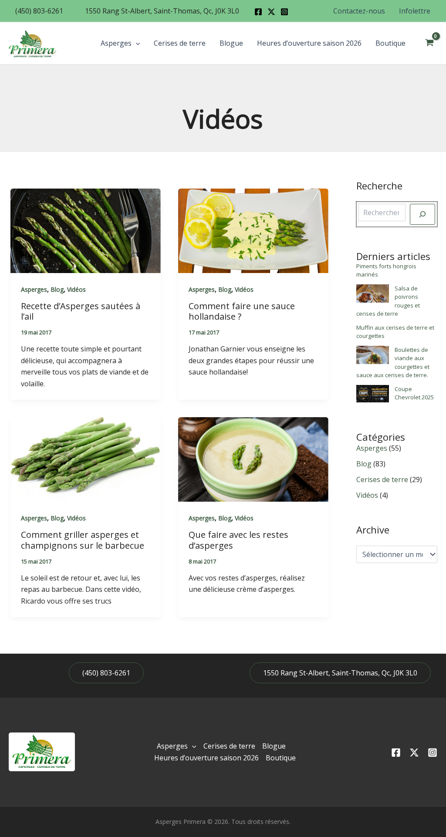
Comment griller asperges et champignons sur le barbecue (82, 540)
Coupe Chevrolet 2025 (414, 393)
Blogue (231, 43)
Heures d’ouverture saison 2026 (309, 43)
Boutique (390, 43)
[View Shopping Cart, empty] (429, 43)
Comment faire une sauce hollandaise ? (242, 311)
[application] (136, 43)
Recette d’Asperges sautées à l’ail (80, 311)
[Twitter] (414, 752)
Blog (57, 289)
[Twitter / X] (271, 12)
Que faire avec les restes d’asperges (238, 540)
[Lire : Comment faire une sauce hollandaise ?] (253, 230)
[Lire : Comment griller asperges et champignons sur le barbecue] (85, 458)
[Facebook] (258, 12)
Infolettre (414, 11)
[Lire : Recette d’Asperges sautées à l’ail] (85, 230)
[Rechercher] (422, 214)
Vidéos (76, 289)
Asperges (116, 43)
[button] (39, 11)
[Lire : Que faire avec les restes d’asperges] (253, 458)
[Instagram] (284, 12)
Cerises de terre (180, 43)
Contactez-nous (359, 11)
